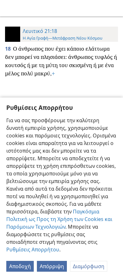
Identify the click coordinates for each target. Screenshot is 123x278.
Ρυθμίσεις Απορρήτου (32, 249)
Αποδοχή (20, 266)
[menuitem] (9, 8)
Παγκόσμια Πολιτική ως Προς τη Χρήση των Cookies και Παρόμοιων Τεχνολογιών (59, 219)
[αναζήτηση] (115, 8)
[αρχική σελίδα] (9, 8)
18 (8, 48)
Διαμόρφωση (88, 266)
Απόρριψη (52, 266)
